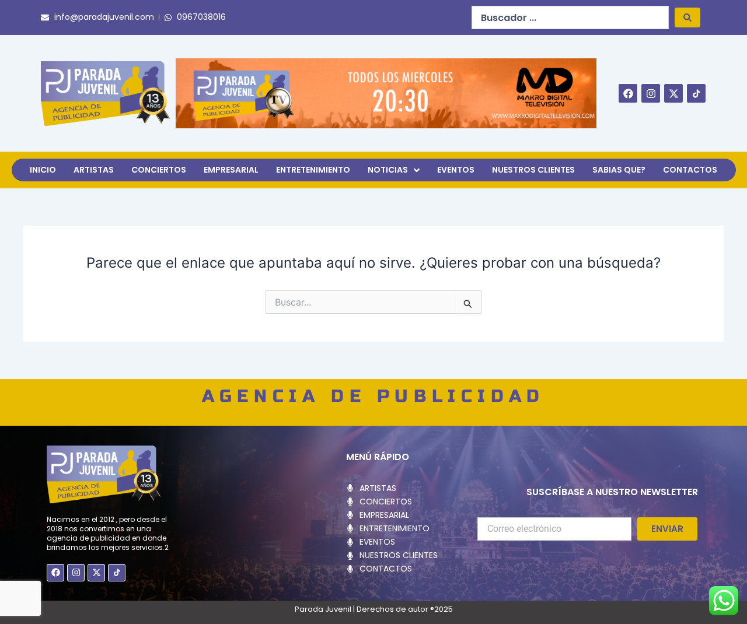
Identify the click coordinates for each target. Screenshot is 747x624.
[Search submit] (687, 17)
